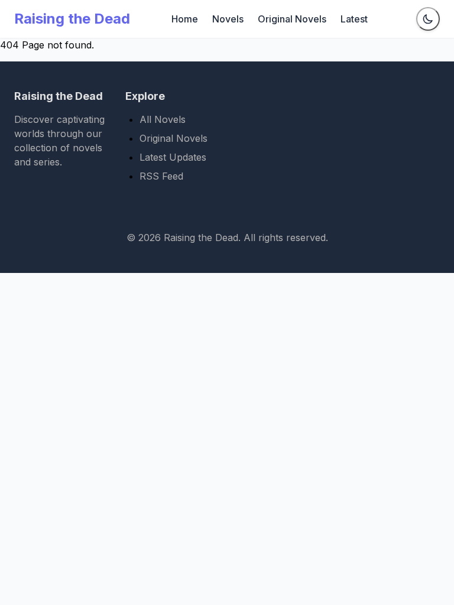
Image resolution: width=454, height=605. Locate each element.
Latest (354, 19)
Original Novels (292, 19)
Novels (228, 19)
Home (184, 19)
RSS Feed (161, 176)
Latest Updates (173, 157)
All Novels (163, 119)
